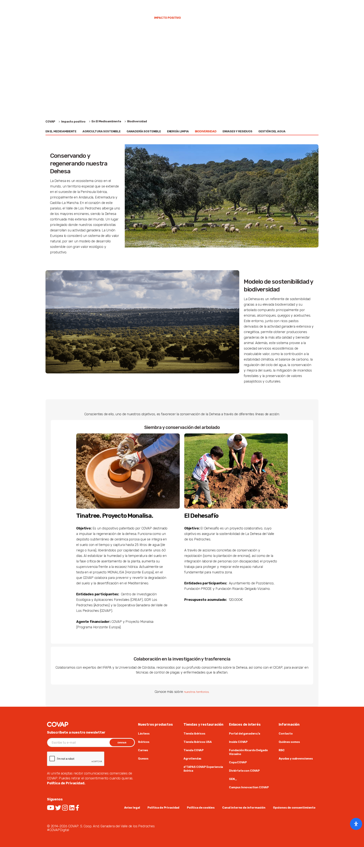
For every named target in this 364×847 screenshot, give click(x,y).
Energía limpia (178, 131)
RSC (282, 750)
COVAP (50, 121)
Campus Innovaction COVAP (249, 787)
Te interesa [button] (199, 18)
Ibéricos (143, 742)
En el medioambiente (61, 131)
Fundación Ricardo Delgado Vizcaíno (248, 752)
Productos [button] (99, 18)
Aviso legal (132, 807)
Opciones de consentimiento (294, 807)
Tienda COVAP (262, 5)
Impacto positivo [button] (167, 18)
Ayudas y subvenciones (296, 758)
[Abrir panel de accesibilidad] (356, 824)
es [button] (310, 5)
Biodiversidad (206, 131)
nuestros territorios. (196, 692)
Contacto (286, 733)
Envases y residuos (237, 131)
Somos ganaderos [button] (131, 18)
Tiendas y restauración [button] (235, 18)
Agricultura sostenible (101, 131)
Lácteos (144, 733)
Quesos (143, 758)
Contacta (299, 5)
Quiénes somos (289, 742)
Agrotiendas (192, 758)
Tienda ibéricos (194, 733)
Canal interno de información (243, 807)
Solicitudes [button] (272, 18)
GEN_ (233, 779)
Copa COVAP (238, 762)
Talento (282, 5)
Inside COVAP (238, 742)
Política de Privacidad (163, 807)
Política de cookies (201, 807)
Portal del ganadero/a (244, 733)
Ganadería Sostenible (144, 131)
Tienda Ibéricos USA (198, 742)
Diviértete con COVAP (244, 770)
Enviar (122, 742)
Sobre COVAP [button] (71, 18)
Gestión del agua (272, 131)
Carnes (143, 750)
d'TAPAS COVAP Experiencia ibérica (203, 768)
